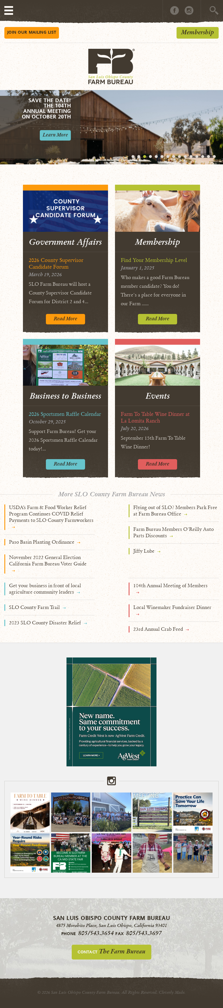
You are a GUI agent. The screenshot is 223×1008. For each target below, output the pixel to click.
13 (203, 156)
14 (208, 156)
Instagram (189, 10)
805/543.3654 (96, 933)
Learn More (55, 135)
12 (197, 156)
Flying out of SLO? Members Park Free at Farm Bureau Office (175, 510)
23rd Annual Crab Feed (158, 629)
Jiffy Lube (143, 551)
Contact (111, 951)
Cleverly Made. (172, 992)
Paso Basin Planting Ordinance (41, 542)
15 (214, 156)
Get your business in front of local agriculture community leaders (45, 589)
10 (185, 156)
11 (191, 156)
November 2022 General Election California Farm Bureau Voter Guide (48, 560)
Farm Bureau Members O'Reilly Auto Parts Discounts (173, 532)
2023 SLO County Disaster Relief (45, 623)
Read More (65, 319)
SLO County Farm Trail (34, 607)
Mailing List (31, 32)
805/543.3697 (144, 933)
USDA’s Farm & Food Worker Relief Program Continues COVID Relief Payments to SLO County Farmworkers (51, 513)
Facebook (174, 10)
